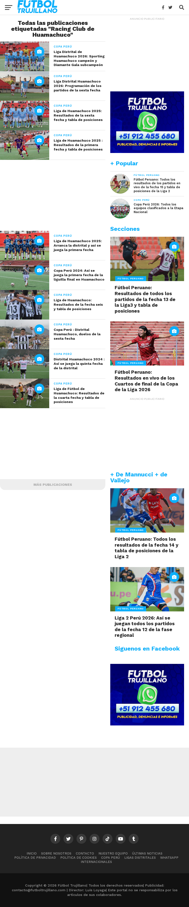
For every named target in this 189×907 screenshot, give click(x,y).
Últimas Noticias (147, 853)
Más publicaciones (52, 485)
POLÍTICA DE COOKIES (78, 857)
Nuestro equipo (113, 853)
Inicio (32, 853)
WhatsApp (169, 857)
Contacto (85, 853)
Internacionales (96, 862)
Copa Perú (110, 857)
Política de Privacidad (35, 857)
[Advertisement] (52, 194)
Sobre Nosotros (56, 853)
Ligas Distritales (140, 857)
